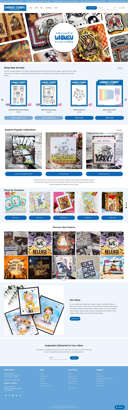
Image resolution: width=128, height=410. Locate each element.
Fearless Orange (74, 407)
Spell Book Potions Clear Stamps (18, 110)
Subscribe (74, 357)
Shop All (120, 68)
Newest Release (43, 376)
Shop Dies (42, 381)
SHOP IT (64, 267)
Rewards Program (72, 381)
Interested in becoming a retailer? (12, 388)
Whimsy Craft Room (73, 376)
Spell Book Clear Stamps (48, 110)
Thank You (112, 217)
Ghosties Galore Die (79, 110)
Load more (64, 280)
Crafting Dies (63, 174)
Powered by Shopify (54, 407)
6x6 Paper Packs (104, 174)
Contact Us (99, 373)
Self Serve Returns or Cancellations (105, 378)
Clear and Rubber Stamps (23, 174)
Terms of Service (100, 385)
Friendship (63, 217)
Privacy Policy (100, 383)
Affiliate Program (72, 383)
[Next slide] (126, 99)
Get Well (39, 217)
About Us (70, 373)
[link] (16, 243)
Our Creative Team (72, 378)
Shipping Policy (100, 381)
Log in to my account (9, 386)
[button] (31, 8)
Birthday (15, 217)
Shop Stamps (43, 378)
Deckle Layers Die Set (109, 110)
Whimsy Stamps (61, 405)
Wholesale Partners (72, 388)
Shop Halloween (43, 383)
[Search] (115, 8)
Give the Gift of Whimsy (45, 385)
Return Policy (100, 376)
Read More (75, 318)
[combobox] (107, 8)
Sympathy (88, 217)
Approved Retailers (9, 390)
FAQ (69, 385)
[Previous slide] (2, 99)
